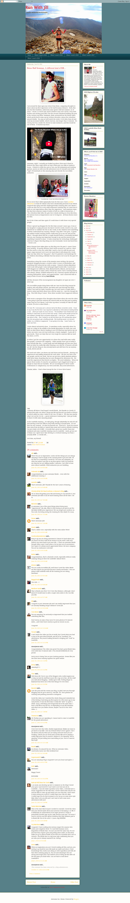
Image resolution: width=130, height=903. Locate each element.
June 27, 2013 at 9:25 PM (39, 722)
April (88, 258)
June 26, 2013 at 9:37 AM (39, 597)
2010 (87, 272)
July (88, 241)
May (88, 256)
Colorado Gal (35, 471)
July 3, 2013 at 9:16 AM (38, 841)
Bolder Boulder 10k (92, 169)
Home (29, 55)
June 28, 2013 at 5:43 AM (39, 753)
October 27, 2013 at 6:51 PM (40, 870)
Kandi (33, 746)
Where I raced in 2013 (41, 55)
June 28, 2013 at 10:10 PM (39, 778)
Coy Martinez (35, 824)
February (89, 262)
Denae (33, 518)
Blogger (76, 899)
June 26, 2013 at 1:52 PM (39, 661)
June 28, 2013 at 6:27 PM (39, 762)
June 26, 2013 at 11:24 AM (39, 628)
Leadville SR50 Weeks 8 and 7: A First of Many (92, 252)
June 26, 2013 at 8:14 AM (39, 550)
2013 (87, 230)
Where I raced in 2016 (72, 55)
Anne (33, 844)
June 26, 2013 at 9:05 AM (39, 575)
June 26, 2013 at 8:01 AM (39, 532)
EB (32, 601)
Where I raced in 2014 (34, 58)
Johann (33, 565)
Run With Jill (37, 7)
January (89, 265)
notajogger (89, 323)
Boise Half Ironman (38, 444)
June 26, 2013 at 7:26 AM (39, 523)
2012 (87, 267)
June (88, 243)
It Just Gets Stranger (91, 328)
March (89, 260)
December (90, 232)
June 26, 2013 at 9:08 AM (39, 584)
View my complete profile (90, 86)
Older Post (74, 882)
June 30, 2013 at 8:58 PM (39, 820)
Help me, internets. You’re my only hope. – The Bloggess (93, 317)
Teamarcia (34, 715)
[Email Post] (47, 442)
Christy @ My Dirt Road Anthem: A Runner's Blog (47, 491)
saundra (34, 482)
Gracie (33, 527)
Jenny (33, 664)
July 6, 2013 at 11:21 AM (39, 861)
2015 (87, 226)
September (90, 237)
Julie (33, 766)
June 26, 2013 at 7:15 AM (39, 514)
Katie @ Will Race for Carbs (40, 782)
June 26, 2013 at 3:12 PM (39, 670)
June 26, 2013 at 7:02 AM (39, 500)
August (89, 239)
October (89, 234)
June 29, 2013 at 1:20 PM (39, 802)
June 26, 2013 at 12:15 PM (39, 642)
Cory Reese (35, 612)
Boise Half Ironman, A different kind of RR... (92, 247)
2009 (87, 274)
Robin (33, 554)
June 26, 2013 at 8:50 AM (39, 561)
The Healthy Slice (91, 310)
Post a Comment (35, 873)
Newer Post (31, 882)
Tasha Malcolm (36, 806)
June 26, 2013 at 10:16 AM (39, 608)
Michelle (34, 504)
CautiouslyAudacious (38, 536)
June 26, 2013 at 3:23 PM (39, 684)
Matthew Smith (36, 588)
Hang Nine (89, 305)
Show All (101, 331)
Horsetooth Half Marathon (93, 165)
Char (33, 673)
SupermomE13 (36, 757)
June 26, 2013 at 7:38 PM (39, 712)
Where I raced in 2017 (88, 55)
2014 (87, 228)
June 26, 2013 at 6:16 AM (39, 478)
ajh (32, 453)
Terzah (33, 632)
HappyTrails (35, 579)
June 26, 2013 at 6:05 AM (39, 467)
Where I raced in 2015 (57, 55)
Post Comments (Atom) (57, 887)
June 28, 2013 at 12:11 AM (39, 742)
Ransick (34, 688)
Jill (95, 67)
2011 (87, 270)
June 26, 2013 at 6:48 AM (39, 487)
